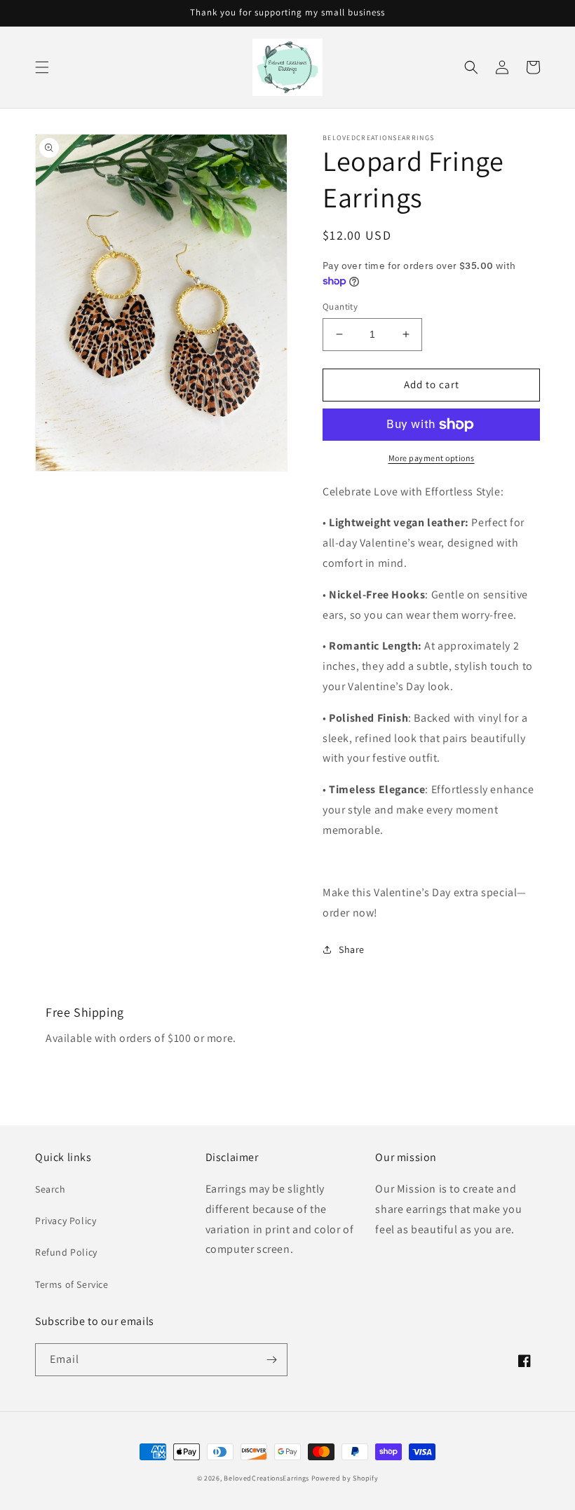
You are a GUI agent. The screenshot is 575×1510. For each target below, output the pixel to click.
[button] (42, 67)
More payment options (431, 458)
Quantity (340, 307)
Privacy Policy (65, 1220)
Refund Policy (66, 1252)
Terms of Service (72, 1284)
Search (50, 1189)
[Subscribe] (271, 1359)
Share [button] (352, 949)
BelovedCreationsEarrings (266, 1478)
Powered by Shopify (345, 1478)
